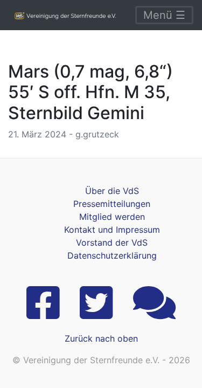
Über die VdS (112, 190)
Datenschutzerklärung (112, 255)
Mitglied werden (112, 216)
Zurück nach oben (101, 338)
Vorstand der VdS (112, 242)
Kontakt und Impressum (112, 229)
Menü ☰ (164, 15)
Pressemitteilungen (111, 203)
